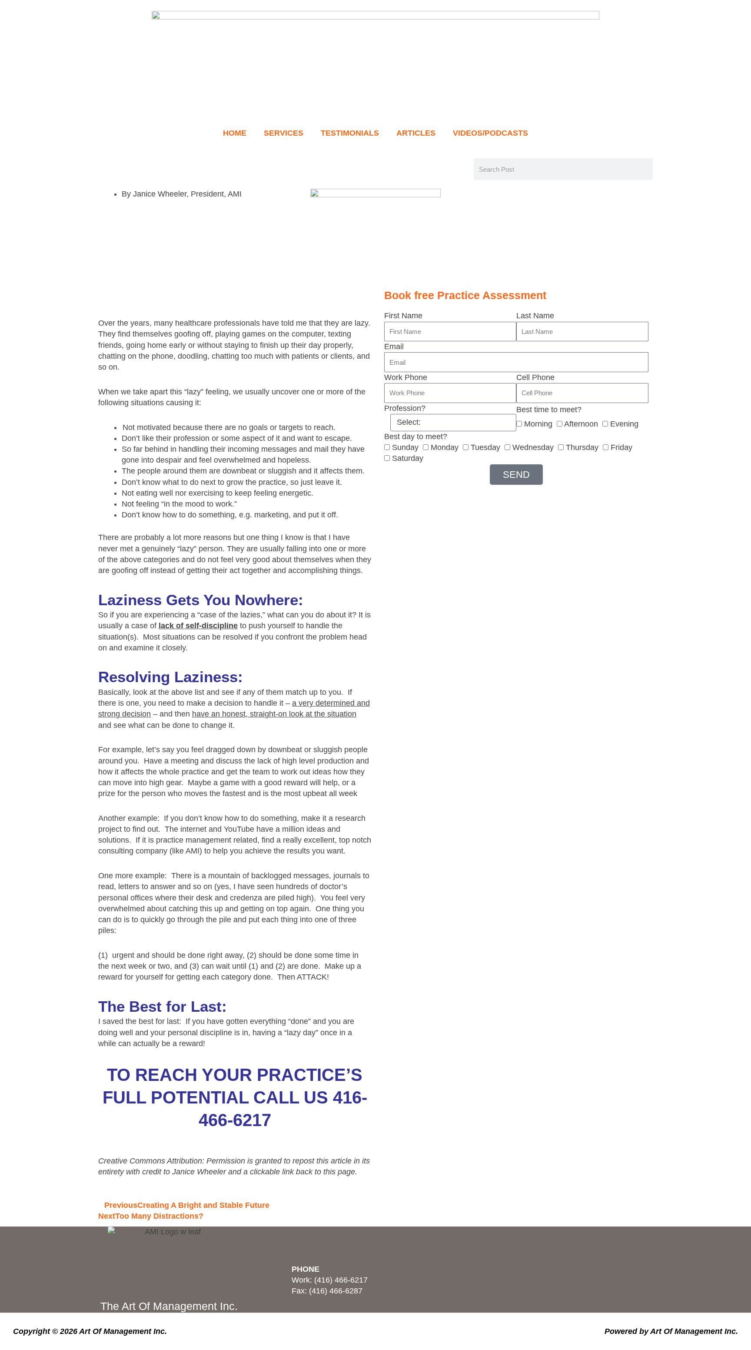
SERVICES (283, 133)
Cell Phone (535, 377)
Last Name (535, 315)
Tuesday (485, 447)
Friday (621, 447)
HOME (234, 133)
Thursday (582, 447)
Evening (624, 424)
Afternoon (581, 424)
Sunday (405, 447)
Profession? (404, 408)
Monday (445, 447)
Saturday (407, 458)
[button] (101, 289)
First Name (403, 315)
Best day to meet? (415, 436)
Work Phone (405, 377)
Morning (538, 424)
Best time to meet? (549, 409)
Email (394, 346)
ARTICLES (415, 133)
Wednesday (533, 447)
